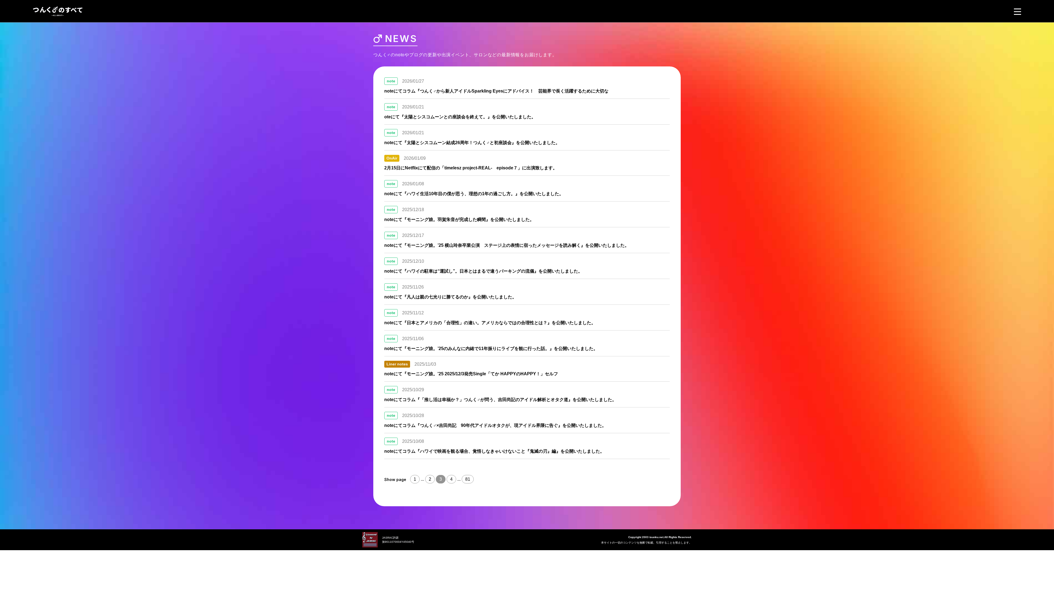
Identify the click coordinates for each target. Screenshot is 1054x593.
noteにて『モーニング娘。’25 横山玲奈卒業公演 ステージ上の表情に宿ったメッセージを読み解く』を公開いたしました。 (506, 245)
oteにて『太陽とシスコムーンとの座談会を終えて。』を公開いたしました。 (460, 116)
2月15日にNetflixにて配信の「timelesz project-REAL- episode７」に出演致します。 (470, 168)
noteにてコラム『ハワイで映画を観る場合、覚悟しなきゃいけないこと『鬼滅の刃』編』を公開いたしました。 (494, 451)
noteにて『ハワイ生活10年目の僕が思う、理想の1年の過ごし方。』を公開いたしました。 (474, 193)
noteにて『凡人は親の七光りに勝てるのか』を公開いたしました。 (450, 297)
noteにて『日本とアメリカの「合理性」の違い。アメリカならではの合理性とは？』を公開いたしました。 (490, 322)
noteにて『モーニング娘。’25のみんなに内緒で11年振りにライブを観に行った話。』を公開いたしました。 (491, 348)
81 (467, 479)
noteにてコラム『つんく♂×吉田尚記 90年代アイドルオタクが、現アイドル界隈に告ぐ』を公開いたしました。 (495, 425)
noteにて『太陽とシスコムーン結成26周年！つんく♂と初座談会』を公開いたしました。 (472, 142)
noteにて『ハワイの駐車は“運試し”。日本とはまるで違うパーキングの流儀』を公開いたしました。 (483, 271)
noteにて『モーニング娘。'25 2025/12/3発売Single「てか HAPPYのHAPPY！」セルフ (471, 373)
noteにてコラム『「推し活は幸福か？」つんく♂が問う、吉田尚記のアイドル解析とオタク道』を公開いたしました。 (500, 399)
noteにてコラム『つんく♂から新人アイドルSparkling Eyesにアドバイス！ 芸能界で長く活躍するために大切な (496, 91)
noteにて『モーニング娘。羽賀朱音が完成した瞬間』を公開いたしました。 (459, 219)
